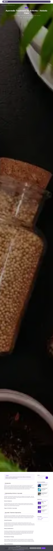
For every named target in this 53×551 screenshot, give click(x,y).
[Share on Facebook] (24, 18)
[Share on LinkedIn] (28, 18)
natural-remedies (40, 519)
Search (47, 478)
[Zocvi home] (5, 1)
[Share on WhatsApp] (30, 18)
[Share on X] (26, 18)
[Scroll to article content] (26, 469)
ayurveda (42, 518)
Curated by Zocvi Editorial (7, 5)
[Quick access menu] (49, 1)
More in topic (13, 5)
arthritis (39, 518)
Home (2, 5)
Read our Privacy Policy (21, 549)
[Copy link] (32, 18)
